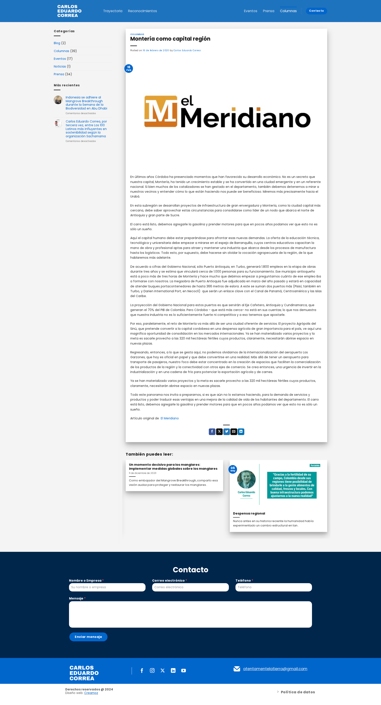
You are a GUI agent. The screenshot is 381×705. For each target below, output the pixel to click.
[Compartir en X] (219, 431)
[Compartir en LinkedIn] (241, 431)
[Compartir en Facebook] (212, 431)
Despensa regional (249, 513)
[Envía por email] (233, 431)
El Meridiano (170, 418)
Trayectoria (112, 11)
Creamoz (91, 693)
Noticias (60, 66)
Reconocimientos (142, 11)
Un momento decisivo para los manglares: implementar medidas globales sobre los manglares (173, 467)
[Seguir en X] (162, 670)
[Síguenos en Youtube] (183, 670)
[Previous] (132, 489)
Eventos (250, 11)
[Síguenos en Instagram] (152, 670)
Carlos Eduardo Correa (187, 50)
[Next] (321, 489)
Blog (57, 43)
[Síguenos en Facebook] (142, 670)
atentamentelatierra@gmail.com (275, 668)
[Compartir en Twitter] (226, 431)
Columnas (288, 11)
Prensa (268, 11)
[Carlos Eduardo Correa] (73, 11)
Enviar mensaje (88, 637)
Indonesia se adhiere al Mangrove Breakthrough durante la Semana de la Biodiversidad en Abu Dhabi (86, 103)
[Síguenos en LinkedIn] (173, 670)
